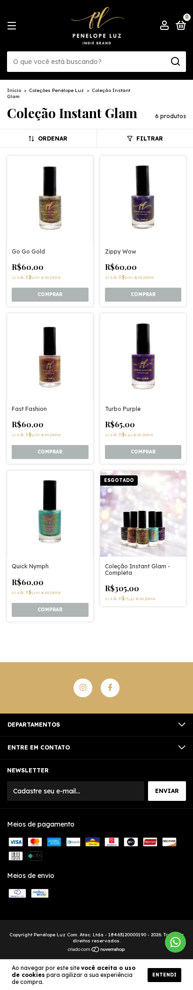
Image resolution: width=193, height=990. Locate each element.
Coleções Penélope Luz (56, 90)
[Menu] (13, 26)
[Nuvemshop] (96, 950)
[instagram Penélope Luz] (83, 688)
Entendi (164, 975)
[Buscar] (175, 61)
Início (14, 90)
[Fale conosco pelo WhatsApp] (175, 942)
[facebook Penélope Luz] (110, 688)
